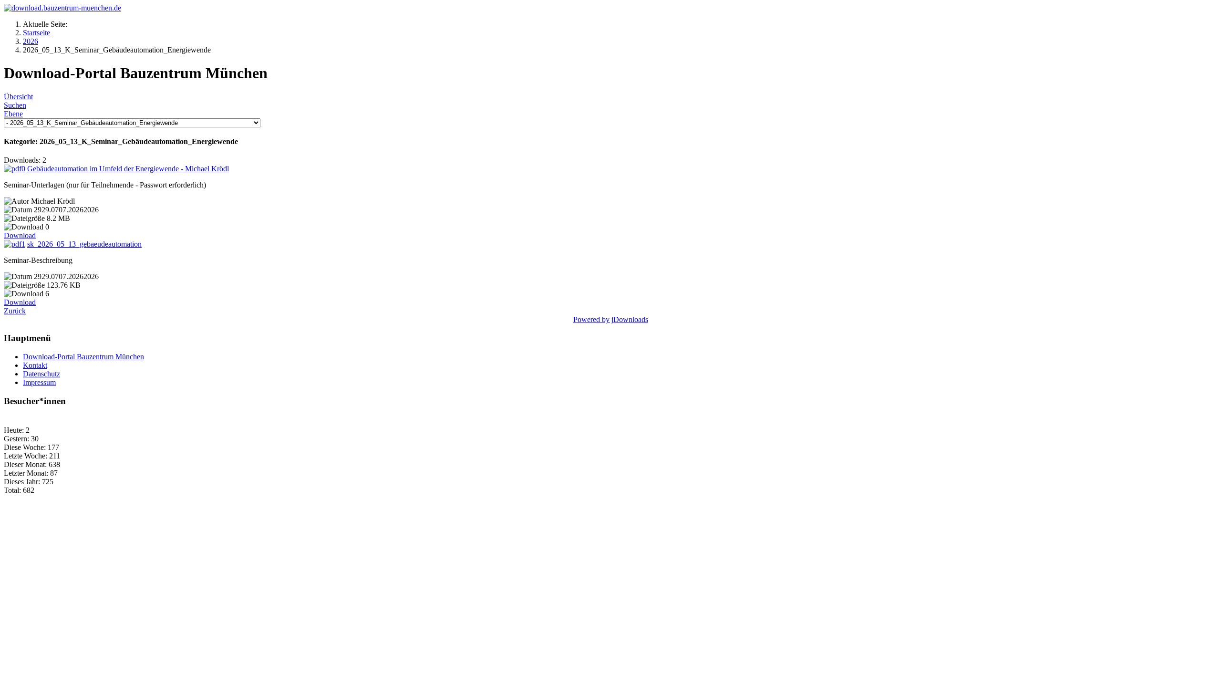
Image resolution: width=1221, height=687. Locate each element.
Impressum (39, 382)
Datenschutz (41, 374)
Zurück (15, 311)
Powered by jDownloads (610, 319)
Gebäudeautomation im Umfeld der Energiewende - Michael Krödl (128, 169)
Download (20, 235)
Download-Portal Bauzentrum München (83, 357)
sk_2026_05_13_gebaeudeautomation (84, 244)
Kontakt (35, 365)
